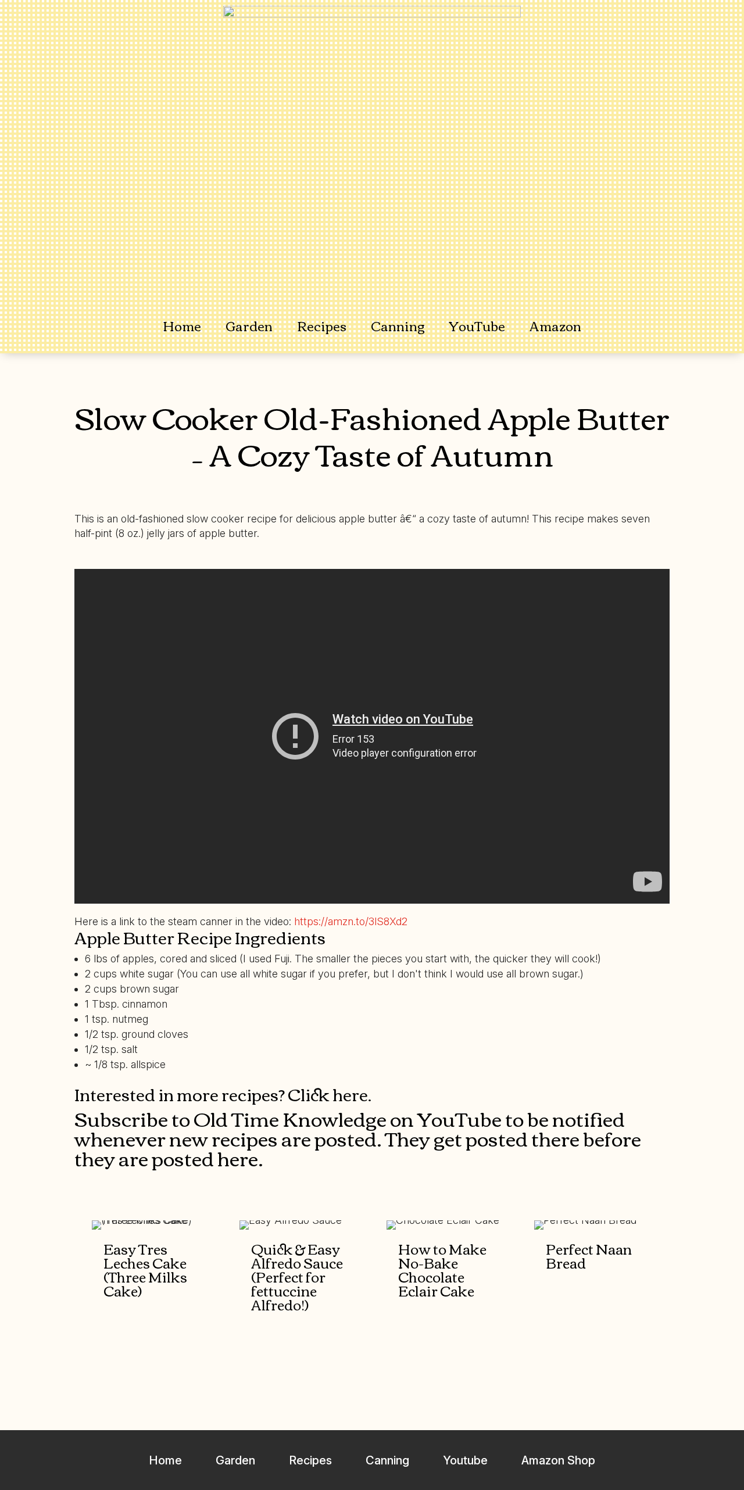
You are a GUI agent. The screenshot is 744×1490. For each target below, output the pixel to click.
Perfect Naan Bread (589, 1255)
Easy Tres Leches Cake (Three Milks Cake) (145, 1269)
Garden (249, 325)
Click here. (329, 1093)
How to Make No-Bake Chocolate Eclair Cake (442, 1269)
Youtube (465, 1460)
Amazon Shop (558, 1460)
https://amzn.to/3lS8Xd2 (350, 921)
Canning (398, 325)
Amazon (555, 325)
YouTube (477, 325)
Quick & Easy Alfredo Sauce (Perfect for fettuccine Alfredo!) (297, 1276)
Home (182, 325)
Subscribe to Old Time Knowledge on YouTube (288, 1117)
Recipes (321, 325)
